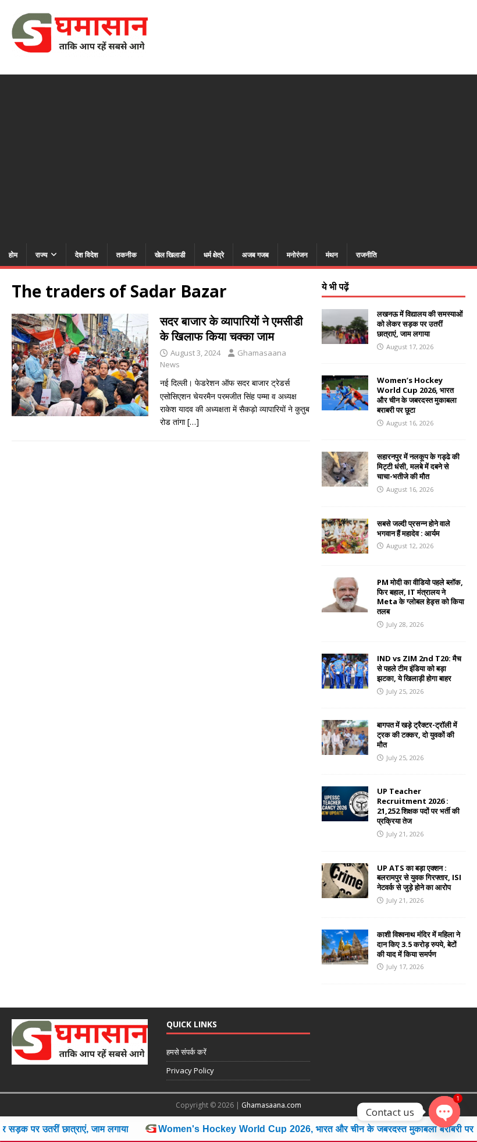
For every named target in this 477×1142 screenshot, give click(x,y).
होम (13, 255)
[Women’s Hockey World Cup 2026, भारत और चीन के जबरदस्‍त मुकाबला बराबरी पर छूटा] (345, 403)
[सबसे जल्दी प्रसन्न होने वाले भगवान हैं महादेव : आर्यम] (345, 546)
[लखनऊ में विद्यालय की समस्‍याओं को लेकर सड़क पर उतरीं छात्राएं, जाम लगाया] (345, 337)
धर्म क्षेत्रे (214, 255)
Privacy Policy (190, 1070)
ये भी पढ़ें (335, 286)
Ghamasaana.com (271, 1105)
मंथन (332, 255)
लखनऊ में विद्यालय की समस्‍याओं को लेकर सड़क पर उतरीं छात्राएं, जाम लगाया (420, 323)
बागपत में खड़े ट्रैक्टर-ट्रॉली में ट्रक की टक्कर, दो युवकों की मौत (417, 734)
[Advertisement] (238, 156)
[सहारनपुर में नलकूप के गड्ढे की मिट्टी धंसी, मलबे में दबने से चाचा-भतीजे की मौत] (345, 479)
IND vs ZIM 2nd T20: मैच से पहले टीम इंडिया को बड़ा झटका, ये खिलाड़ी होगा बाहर (419, 668)
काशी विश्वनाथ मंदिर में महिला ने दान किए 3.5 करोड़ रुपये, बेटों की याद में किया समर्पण (418, 944)
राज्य (41, 255)
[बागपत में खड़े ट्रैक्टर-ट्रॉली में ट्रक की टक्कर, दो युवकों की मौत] (345, 748)
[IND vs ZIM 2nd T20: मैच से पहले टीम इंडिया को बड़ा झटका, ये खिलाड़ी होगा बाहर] (345, 681)
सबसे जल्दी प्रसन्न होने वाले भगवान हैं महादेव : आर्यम (413, 528)
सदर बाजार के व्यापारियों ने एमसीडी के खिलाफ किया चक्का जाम (231, 328)
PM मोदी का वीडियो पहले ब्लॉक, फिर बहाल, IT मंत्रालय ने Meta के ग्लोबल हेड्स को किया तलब (420, 597)
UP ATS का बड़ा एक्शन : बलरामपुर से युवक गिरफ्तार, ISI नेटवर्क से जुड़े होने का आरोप (419, 878)
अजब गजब (255, 255)
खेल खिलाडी (170, 255)
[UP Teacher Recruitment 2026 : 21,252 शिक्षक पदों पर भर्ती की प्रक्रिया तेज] (345, 814)
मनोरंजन (297, 255)
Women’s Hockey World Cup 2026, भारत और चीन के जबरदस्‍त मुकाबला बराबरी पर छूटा (417, 395)
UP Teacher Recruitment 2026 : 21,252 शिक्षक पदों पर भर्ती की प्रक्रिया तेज (418, 806)
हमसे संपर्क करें (186, 1052)
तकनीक (126, 255)
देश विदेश (86, 255)
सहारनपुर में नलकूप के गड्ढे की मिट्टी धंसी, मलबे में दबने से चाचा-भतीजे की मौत (418, 466)
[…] (193, 421)
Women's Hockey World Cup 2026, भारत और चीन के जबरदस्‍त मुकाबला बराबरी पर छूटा (293, 1129)
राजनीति (366, 255)
